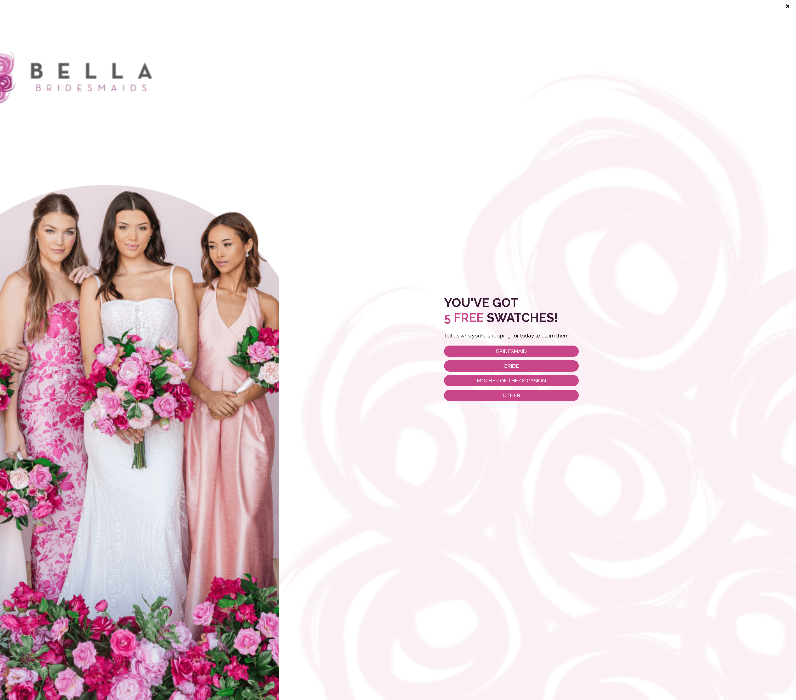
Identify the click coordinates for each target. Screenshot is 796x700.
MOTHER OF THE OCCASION (511, 380)
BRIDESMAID (511, 351)
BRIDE (511, 366)
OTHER (511, 395)
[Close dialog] (788, 6)
